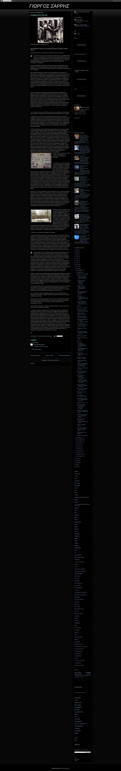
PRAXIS (76, 529)
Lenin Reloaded (77, 522)
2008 (77, 464)
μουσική (88, 674)
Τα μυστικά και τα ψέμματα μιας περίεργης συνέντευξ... (81, 282)
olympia (76, 526)
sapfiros (76, 540)
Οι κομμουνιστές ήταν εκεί (82, 328)
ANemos (76, 476)
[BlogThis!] (58, 336)
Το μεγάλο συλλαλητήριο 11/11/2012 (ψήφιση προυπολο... (81, 344)
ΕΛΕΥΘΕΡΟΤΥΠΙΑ (78, 712)
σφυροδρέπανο (77, 653)
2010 (77, 460)
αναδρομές (76, 675)
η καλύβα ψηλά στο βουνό (80, 592)
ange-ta (75, 478)
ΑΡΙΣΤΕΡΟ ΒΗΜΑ (78, 573)
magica (75, 524)
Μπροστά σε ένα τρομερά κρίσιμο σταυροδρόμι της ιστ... (81, 287)
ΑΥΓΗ (75, 716)
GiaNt (75, 510)
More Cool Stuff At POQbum (79, 692)
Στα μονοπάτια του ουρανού (80, 646)
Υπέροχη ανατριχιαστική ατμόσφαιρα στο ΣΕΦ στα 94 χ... (82, 297)
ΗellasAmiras (77, 597)
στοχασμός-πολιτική (79, 648)
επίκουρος (76, 590)
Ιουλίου (79, 444)
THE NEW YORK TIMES (80, 723)
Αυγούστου (80, 441)
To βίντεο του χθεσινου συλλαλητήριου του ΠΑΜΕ (82, 416)
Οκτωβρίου (79, 437)
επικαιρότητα (78, 674)
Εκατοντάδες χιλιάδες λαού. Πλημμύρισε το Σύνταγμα (82, 399)
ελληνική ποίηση (78, 587)
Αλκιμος (76, 564)
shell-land (76, 543)
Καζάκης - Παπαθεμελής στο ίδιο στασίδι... (85, 190)
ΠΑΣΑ (75, 625)
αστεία (81, 675)
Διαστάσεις (77, 578)
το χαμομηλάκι (77, 662)
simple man (76, 545)
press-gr (76, 531)
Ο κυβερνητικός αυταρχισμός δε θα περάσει (82, 21)
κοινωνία (77, 672)
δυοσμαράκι (77, 580)
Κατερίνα (76, 601)
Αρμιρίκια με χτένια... (85, 214)
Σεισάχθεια (77, 641)
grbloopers (76, 515)
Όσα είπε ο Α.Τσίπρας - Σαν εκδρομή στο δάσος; (82, 429)
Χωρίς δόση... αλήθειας (82, 307)
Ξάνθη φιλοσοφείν (78, 613)
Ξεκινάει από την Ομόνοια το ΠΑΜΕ (81, 357)
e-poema (76, 495)
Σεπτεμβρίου (80, 439)
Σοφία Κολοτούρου (78, 644)
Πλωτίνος (76, 632)
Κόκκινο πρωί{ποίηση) (81, 25)
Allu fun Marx (77, 473)
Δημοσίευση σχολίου (36, 349)
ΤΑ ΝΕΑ (76, 700)
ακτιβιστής (76, 559)
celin (75, 490)
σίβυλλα (76, 639)
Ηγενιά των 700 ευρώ (79, 599)
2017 (77, 258)
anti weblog (76, 480)
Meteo (75, 740)
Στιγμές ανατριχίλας (84, 146)
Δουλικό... (79, 305)
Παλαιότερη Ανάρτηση (64, 355)
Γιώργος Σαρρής (85, 107)
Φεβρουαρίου (80, 454)
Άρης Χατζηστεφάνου (79, 557)
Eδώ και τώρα (79, 19)
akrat (34, 342)
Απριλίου (79, 450)
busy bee (76, 487)
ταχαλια (76, 658)
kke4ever (76, 519)
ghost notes (76, 507)
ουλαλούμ (76, 620)
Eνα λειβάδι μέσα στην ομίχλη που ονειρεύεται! (82, 505)
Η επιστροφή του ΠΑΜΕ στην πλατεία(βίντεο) (81, 377)
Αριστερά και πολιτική (79, 569)
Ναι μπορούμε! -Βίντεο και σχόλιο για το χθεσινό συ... (82, 372)
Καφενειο (76, 604)
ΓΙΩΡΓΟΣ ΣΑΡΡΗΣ (49, 6)
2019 (77, 254)
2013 (77, 266)
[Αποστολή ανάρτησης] (55, 336)
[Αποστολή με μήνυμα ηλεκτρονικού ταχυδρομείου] (57, 336)
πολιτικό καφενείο (78, 637)
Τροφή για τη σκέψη (78, 665)
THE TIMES (77, 719)
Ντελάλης (76, 611)
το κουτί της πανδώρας (79, 660)
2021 (77, 250)
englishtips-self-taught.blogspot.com (81, 497)
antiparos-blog (77, 483)
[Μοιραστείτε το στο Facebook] (60, 336)
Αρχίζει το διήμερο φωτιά (81, 425)
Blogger (67, 768)
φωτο (88, 675)
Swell (75, 550)
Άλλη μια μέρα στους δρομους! (82, 361)
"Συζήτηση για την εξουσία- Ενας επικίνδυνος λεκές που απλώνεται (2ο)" (85, 203)
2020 (77, 252)
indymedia (76, 733)
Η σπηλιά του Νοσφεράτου (80, 594)
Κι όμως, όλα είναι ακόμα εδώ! (84, 166)
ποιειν (75, 634)
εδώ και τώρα (77, 585)
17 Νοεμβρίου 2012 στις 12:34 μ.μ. (41, 346)
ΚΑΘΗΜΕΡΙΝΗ (77, 707)
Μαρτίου (79, 452)
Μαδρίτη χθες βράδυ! (82, 335)
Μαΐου (78, 448)
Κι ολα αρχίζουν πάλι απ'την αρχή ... (85, 236)
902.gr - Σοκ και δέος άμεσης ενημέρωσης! (82, 316)
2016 (77, 260)
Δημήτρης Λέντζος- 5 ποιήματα (82, 26)
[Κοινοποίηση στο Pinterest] (62, 336)
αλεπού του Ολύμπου (79, 561)
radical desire (77, 533)
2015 (77, 262)
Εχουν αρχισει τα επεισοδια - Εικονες (82, 395)
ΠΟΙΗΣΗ (88, 672)
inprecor (76, 517)
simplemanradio (77, 547)
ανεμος (76, 566)
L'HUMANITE (77, 730)
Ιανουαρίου (80, 456)
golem (75, 512)
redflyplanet (76, 536)
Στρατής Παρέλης (78, 651)
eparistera (76, 499)
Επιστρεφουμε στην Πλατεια (81, 392)
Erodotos (76, 502)
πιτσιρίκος (76, 630)
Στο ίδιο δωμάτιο (83, 135)
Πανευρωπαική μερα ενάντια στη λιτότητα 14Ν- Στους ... (82, 332)
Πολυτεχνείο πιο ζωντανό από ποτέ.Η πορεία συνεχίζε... (82, 325)
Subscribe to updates (76, 759)
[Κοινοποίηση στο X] (59, 336)
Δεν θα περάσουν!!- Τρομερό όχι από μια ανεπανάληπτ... (82, 385)
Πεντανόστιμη (77, 627)
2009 (77, 462)
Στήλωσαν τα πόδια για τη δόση (82, 368)
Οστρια (76, 618)
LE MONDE (77, 728)
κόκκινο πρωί (77, 606)
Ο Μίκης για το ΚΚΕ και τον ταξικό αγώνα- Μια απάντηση (82, 365)
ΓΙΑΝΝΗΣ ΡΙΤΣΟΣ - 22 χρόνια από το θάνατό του (82, 349)
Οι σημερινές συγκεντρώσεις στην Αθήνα (82, 354)
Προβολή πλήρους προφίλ (80, 113)
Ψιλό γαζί (79, 340)
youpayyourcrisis (77, 554)
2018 (77, 256)
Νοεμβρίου (79, 272)
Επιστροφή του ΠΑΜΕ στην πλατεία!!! (82, 389)
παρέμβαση (77, 623)
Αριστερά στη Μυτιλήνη (79, 571)
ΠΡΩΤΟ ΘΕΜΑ (77, 705)
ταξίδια (82, 677)
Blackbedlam (77, 485)
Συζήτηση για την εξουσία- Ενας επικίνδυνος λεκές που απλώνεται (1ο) (85, 178)
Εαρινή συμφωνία (78, 583)
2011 (77, 458)
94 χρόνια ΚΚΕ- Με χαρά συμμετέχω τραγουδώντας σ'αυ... (82, 302)
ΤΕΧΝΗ (84, 675)
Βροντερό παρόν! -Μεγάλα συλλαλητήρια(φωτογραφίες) (82, 420)
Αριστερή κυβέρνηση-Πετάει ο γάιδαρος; (84, 225)
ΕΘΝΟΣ (76, 714)
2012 (77, 268)
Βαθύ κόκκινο (77, 576)
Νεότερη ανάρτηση (35, 355)
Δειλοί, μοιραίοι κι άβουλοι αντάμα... (81, 313)
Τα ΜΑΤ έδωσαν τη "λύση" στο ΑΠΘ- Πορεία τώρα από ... (82, 277)
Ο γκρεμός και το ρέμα (82, 435)
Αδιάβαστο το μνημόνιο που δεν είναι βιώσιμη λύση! (82, 411)
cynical (75, 492)
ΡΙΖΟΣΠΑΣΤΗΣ (78, 702)
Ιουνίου (79, 446)
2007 (77, 466)
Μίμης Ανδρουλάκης (79, 608)
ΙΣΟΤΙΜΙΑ (76, 709)
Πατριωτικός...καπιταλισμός (82, 338)
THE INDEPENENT (78, 726)
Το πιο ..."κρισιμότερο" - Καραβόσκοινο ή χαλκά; (82, 292)
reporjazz (76, 538)
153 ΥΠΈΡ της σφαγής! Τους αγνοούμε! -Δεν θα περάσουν (82, 381)
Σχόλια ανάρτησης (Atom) (53, 360)
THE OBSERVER (78, 721)
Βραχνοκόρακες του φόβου (81, 433)
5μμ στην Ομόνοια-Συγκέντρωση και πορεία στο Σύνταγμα (81, 406)
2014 (77, 264)
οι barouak (76, 616)
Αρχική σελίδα (49, 355)
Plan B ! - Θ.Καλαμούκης (82, 274)
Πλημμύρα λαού (80, 402)
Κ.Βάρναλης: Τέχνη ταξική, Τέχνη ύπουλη (82, 310)
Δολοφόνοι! (82, 156)
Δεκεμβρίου (80, 270)
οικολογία (79, 677)
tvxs (75, 552)
